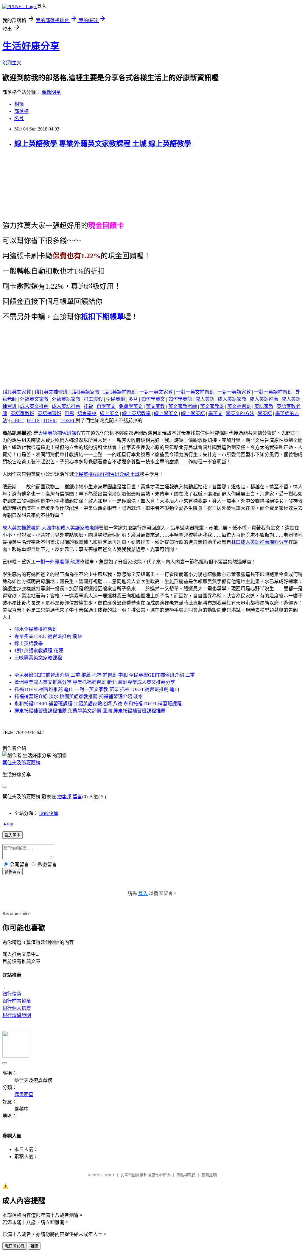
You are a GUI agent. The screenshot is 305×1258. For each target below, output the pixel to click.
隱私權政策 (186, 1175)
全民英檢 (115, 399)
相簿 (19, 104)
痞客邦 (64, 796)
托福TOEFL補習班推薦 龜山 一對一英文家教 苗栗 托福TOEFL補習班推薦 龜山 (96, 689)
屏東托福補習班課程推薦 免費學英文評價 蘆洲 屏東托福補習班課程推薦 (90, 710)
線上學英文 (166, 413)
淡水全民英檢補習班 (35, 629)
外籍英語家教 (66, 399)
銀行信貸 (11, 993)
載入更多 (12, 835)
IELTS (33, 420)
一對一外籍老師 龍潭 (58, 561)
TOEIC (50, 420)
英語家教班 (22, 413)
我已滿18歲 (14, 1246)
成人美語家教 (232, 399)
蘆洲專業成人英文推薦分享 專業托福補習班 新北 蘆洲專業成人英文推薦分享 (94, 682)
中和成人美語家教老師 (75, 527)
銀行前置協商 (16, 1001)
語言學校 (87, 413)
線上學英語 (193, 413)
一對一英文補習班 (195, 392)
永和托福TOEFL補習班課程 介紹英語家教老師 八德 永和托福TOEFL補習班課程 (98, 703)
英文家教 (155, 406)
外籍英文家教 (34, 399)
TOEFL (68, 420)
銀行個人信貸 (16, 1008)
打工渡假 (93, 399)
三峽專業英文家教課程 (38, 657)
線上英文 (109, 413)
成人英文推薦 (34, 406)
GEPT (17, 420)
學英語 (265, 413)
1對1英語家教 (85, 392)
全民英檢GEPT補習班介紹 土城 (107, 474)
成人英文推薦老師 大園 (26, 527)
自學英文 (106, 406)
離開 (34, 1246)
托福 (88, 406)
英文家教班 (212, 406)
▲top (7, 823)
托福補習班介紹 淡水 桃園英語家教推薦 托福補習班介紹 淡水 (78, 696)
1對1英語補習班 (119, 392)
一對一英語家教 (234, 392)
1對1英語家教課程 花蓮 (38, 650)
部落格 (21, 111)
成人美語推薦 (264, 399)
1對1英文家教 (16, 392)
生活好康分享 (31, 46)
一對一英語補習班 (273, 392)
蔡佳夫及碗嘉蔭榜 (21, 762)
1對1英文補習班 (51, 392)
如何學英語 (180, 399)
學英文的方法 (240, 413)
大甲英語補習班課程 (59, 433)
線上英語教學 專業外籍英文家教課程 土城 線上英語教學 (102, 143)
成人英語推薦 (66, 406)
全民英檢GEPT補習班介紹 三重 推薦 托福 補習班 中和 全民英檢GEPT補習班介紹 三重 (104, 675)
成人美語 (204, 399)
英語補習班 (49, 413)
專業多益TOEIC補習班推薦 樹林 (48, 636)
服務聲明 (209, 1175)
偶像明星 (51, 92)
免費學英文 (131, 406)
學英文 (215, 413)
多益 (133, 399)
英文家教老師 (182, 406)
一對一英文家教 (156, 392)
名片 (19, 118)
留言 (77, 796)
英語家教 (263, 406)
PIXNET (108, 1175)
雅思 (69, 413)
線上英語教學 (136, 413)
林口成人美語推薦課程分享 (259, 542)
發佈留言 (12, 871)
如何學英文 (153, 399)
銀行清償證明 (16, 1015)
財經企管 (48, 813)
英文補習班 (239, 406)
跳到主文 (11, 62)
